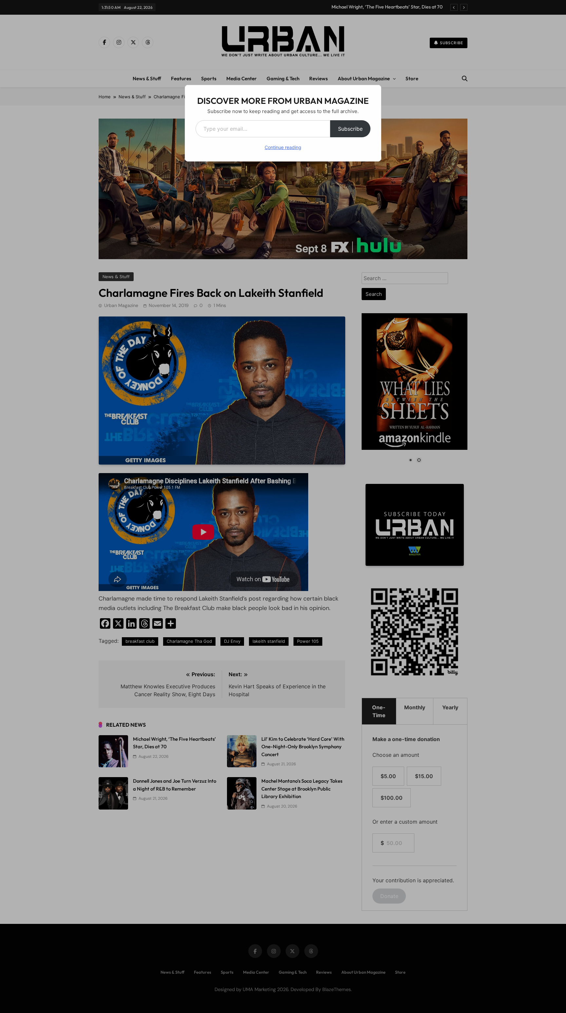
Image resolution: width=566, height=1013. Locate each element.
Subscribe (350, 128)
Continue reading (283, 147)
